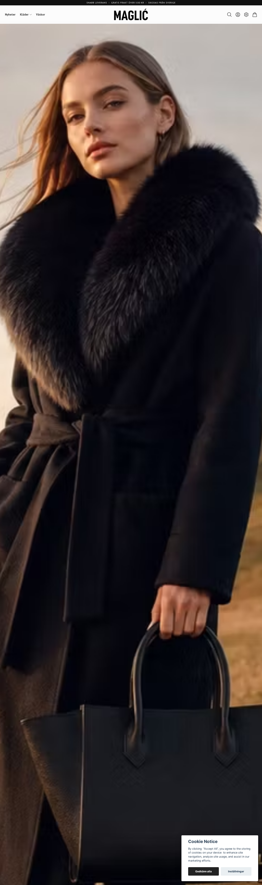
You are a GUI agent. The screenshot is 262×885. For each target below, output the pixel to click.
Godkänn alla (203, 871)
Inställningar (236, 871)
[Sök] (229, 14)
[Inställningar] (246, 14)
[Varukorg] (254, 14)
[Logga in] (238, 14)
